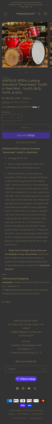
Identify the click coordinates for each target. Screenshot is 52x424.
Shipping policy (35, 418)
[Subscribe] (43, 369)
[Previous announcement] (5, 5)
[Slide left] (20, 73)
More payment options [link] (26, 142)
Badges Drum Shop (24, 410)
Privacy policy (38, 414)
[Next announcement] (47, 5)
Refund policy (23, 414)
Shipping (5, 102)
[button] (5, 14)
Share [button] (8, 302)
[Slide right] (32, 73)
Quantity (6, 112)
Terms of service (19, 418)
